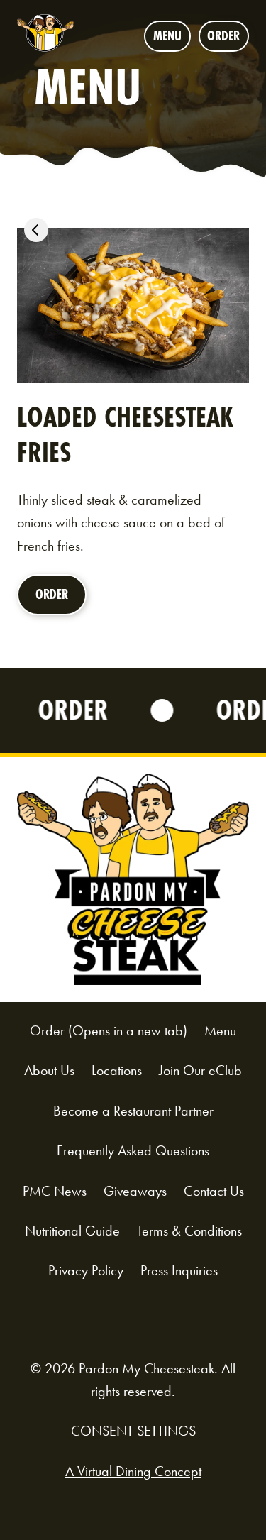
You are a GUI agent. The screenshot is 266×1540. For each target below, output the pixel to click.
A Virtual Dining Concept (133, 1471)
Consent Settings (133, 1430)
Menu (167, 36)
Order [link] (56, 600)
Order (228, 39)
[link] (36, 233)
